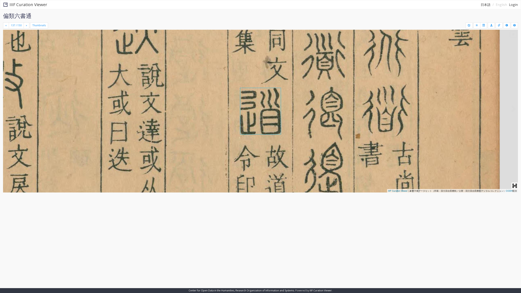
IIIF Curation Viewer (28, 4)
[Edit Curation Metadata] (469, 25)
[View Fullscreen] (7, 47)
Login (513, 4)
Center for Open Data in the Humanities (211, 290)
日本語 (485, 4)
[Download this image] (491, 25)
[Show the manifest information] (506, 25)
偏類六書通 (17, 16)
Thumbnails (39, 25)
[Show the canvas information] (499, 25)
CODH (509, 190)
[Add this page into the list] (476, 25)
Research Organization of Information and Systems (264, 290)
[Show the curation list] (483, 25)
